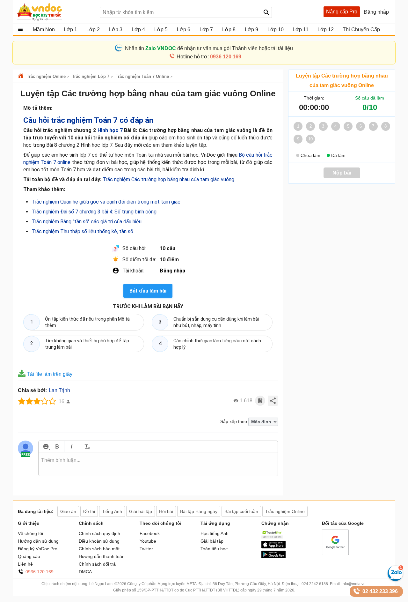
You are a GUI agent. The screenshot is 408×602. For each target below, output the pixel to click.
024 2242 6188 (315, 584)
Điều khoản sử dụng (99, 541)
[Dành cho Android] (273, 556)
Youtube (148, 541)
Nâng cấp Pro (341, 11)
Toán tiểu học (214, 548)
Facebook (150, 533)
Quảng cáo (29, 556)
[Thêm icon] (45, 446)
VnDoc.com (22, 76)
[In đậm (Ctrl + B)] (56, 446)
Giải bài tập (211, 541)
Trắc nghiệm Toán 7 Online (142, 76)
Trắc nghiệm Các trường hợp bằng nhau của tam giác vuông (168, 179)
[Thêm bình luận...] (158, 464)
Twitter (146, 548)
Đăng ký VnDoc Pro (37, 548)
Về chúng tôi (30, 533)
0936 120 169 (40, 571)
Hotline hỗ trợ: (209, 56)
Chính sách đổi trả (97, 564)
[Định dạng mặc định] (86, 446)
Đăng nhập (172, 271)
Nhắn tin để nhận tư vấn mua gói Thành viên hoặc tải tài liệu (209, 48)
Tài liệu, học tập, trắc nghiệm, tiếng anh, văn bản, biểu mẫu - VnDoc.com (55, 12)
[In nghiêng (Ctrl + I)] (71, 446)
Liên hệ (25, 564)
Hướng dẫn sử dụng (38, 541)
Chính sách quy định (99, 533)
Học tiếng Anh (214, 533)
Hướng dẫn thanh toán (102, 556)
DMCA (85, 571)
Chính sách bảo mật (99, 548)
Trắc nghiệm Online (46, 76)
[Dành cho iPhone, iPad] (273, 546)
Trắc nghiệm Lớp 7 (90, 76)
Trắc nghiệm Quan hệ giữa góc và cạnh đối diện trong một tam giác (106, 202)
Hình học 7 (110, 130)
